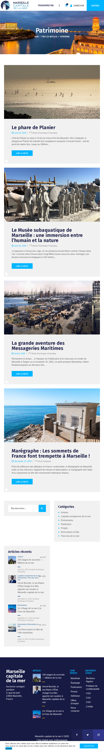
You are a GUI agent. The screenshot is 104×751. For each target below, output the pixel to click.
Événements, (23, 578)
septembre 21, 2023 (25, 618)
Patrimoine (66, 524)
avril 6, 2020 (19, 353)
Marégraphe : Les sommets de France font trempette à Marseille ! (51, 453)
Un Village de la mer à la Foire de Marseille (29, 610)
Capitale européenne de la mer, (29, 576)
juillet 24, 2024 (23, 570)
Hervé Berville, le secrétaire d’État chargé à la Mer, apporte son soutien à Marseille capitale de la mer (31, 588)
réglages (8, 748)
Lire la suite (22, 153)
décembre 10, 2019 (23, 461)
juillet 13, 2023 (23, 639)
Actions (64, 512)
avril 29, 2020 (20, 133)
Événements (67, 520)
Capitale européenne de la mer (76, 516)
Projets (64, 528)
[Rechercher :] (27, 508)
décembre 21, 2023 (25, 599)
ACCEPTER (89, 746)
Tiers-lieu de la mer (70, 536)
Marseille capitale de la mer (48, 736)
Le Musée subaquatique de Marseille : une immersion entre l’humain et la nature (47, 235)
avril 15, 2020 (20, 246)
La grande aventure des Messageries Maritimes (38, 346)
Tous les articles (49, 36)
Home (36, 36)
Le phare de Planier (33, 127)
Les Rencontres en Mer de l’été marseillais (30, 631)
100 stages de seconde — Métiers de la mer (30, 561)
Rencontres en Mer (70, 532)
